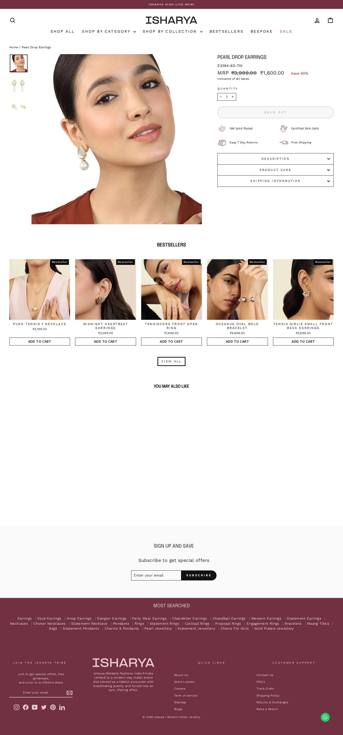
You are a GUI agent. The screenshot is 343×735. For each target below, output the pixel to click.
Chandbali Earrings (229, 619)
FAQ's (260, 681)
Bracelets (293, 624)
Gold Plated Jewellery (274, 629)
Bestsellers (227, 31)
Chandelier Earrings (189, 619)
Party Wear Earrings (149, 619)
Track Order (265, 688)
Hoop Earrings (79, 619)
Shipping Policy (268, 695)
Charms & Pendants (122, 629)
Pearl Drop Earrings (36, 47)
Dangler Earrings (111, 619)
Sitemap (180, 702)
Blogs (178, 709)
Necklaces (19, 624)
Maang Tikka (318, 624)
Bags (53, 629)
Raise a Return (267, 709)
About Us (181, 675)
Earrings (25, 619)
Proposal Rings (228, 624)
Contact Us (264, 675)
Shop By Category (107, 31)
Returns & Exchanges (272, 702)
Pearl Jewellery (158, 629)
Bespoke (262, 31)
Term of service (185, 695)
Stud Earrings (49, 619)
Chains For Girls (235, 629)
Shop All (63, 31)
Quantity (227, 88)
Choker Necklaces (49, 624)
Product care (275, 170)
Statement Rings (164, 624)
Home (13, 47)
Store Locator (184, 681)
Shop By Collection (171, 31)
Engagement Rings (263, 624)
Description (276, 158)
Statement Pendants (81, 629)
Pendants (121, 624)
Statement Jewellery (196, 629)
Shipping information (275, 181)
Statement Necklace (89, 624)
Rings (139, 624)
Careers (180, 688)
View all (171, 361)
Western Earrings (266, 619)
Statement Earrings (304, 619)
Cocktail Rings (197, 624)
